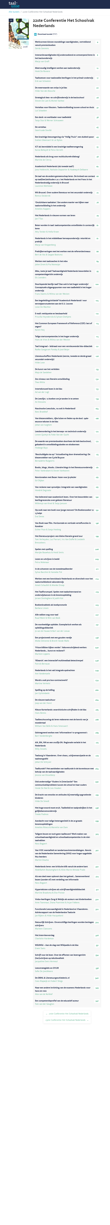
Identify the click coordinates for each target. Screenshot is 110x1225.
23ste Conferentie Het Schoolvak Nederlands (65, 1020)
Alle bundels (14, 12)
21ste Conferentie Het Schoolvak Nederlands (69, 1014)
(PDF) (47, 34)
